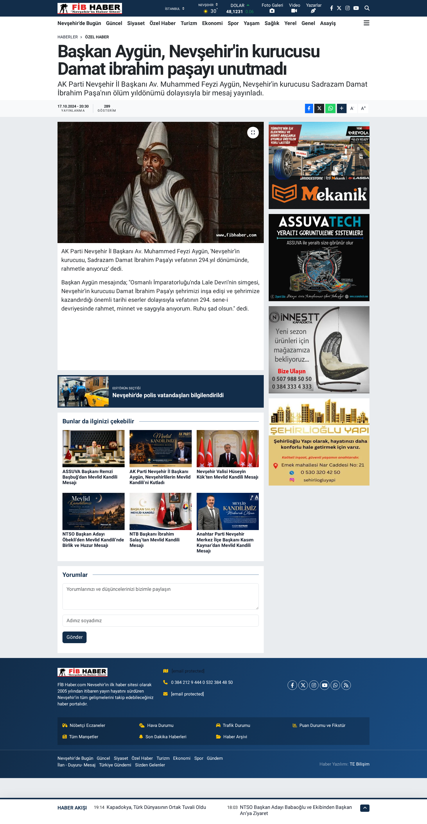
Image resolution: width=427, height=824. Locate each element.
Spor (233, 23)
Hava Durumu (160, 725)
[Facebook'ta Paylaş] (309, 108)
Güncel (114, 23)
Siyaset (136, 23)
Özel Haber (163, 23)
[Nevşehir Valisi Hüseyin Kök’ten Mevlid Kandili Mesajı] (228, 448)
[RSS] (346, 685)
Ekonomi (212, 23)
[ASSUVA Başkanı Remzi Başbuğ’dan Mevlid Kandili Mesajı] (93, 448)
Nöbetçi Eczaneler (87, 725)
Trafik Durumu (236, 725)
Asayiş (328, 23)
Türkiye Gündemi (115, 765)
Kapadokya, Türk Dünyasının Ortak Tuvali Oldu (156, 807)
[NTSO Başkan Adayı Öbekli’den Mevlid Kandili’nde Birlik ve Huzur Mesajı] (93, 511)
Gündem (215, 758)
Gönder (75, 637)
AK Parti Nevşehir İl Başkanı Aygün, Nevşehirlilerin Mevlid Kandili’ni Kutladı (160, 477)
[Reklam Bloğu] (319, 165)
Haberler (68, 37)
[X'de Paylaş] (319, 108)
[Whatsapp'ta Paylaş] (330, 108)
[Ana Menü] (366, 23)
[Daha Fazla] (342, 108)
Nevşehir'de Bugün (79, 23)
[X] (303, 685)
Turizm (189, 23)
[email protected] (188, 671)
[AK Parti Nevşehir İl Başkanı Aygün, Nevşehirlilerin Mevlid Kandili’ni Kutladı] (161, 448)
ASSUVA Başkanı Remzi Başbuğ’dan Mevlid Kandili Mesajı (89, 477)
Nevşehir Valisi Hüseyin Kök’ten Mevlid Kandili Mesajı (227, 474)
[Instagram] (314, 685)
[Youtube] (324, 685)
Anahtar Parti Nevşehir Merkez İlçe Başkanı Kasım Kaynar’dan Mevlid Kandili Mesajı (225, 542)
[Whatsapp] (335, 685)
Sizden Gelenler (150, 765)
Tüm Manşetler (83, 736)
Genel (308, 23)
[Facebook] (292, 685)
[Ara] (367, 8)
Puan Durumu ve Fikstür (322, 725)
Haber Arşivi (235, 736)
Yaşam (252, 23)
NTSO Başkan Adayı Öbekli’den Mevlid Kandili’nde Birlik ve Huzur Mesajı (93, 539)
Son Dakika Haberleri (166, 736)
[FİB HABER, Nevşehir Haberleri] (90, 8)
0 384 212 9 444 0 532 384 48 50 (202, 682)
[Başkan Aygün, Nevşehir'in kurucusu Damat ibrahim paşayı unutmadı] (161, 182)
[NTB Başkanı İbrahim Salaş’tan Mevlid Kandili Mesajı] (161, 511)
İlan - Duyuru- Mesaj (77, 765)
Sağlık (272, 23)
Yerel (290, 23)
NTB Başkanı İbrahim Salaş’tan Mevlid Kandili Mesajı (155, 539)
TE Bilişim (359, 764)
